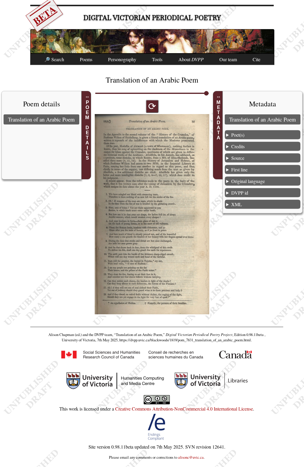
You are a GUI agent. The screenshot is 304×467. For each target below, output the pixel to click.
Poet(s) (237, 135)
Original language (248, 181)
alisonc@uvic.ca (191, 457)
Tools (157, 59)
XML (236, 204)
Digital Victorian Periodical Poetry (152, 18)
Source (237, 158)
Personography (122, 59)
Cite (256, 59)
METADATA (218, 120)
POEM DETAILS (87, 130)
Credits (238, 146)
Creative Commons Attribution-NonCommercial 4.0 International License (184, 409)
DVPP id (239, 193)
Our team (228, 59)
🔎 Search (54, 59)
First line (239, 169)
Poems (86, 59)
